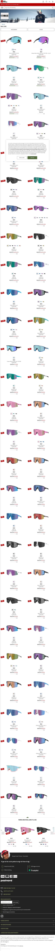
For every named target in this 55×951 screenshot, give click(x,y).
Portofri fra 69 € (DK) (9, 866)
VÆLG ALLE (32, 157)
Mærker (3, 24)
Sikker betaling (7, 870)
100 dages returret (35, 866)
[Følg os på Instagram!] (3, 916)
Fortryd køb (4, 928)
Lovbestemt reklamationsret (9, 933)
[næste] (52, 833)
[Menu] (2, 7)
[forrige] (3, 833)
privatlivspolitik (33, 153)
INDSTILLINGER (21, 157)
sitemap (21, 945)
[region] (27, 150)
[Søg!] (52, 7)
